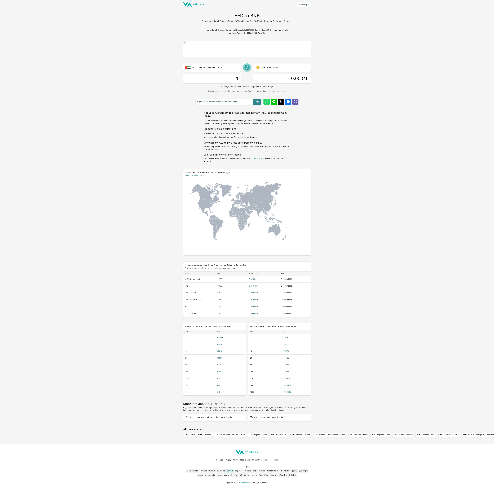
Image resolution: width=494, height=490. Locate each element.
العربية (188, 471)
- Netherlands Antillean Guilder (329, 434)
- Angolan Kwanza (358, 434)
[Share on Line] (274, 102)
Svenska (253, 475)
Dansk (204, 471)
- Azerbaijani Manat (448, 434)
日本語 (295, 471)
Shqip (246, 475)
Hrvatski (261, 471)
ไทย (260, 475)
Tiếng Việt (274, 475)
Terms (275, 460)
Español (238, 471)
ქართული (303, 471)
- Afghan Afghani (257, 434)
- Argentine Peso (381, 434)
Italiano (287, 471)
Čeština (196, 471)
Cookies (219, 460)
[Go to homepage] (194, 4)
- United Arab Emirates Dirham (229, 434)
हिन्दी (254, 471)
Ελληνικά (221, 471)
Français (247, 471)
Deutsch (211, 471)
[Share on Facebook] (288, 102)
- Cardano (204, 434)
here (216, 149)
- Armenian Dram (300, 434)
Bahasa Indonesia (274, 471)
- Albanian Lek (279, 434)
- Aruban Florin (426, 434)
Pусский (238, 475)
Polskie (219, 475)
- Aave (189, 434)
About (235, 460)
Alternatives (257, 460)
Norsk (200, 475)
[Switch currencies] (247, 67)
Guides (267, 460)
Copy (257, 101)
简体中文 (283, 475)
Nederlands (210, 475)
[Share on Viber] (295, 102)
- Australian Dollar (403, 434)
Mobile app (304, 4)
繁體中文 (292, 475)
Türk (266, 475)
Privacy (228, 460)
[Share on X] (281, 102)
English (230, 471)
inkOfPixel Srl (246, 482)
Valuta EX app (256, 158)
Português (228, 475)
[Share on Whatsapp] (266, 102)
